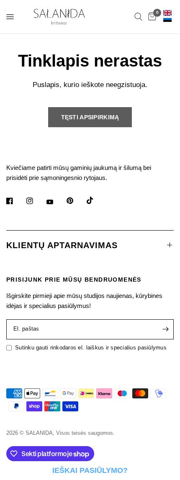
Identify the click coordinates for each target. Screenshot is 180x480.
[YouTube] (55, 202)
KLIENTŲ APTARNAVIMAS (62, 245)
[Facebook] (15, 201)
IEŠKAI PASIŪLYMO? (90, 470)
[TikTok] (96, 200)
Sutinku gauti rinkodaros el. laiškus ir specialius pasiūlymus (91, 347)
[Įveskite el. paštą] (165, 329)
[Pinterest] (76, 201)
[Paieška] (138, 16)
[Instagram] (35, 201)
